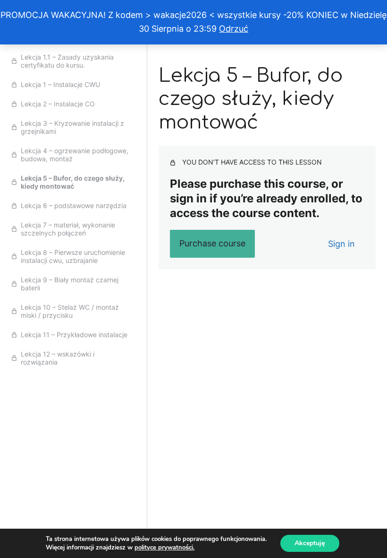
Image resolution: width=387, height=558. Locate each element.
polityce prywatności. (164, 547)
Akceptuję (309, 543)
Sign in (341, 244)
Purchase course (212, 243)
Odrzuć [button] (233, 29)
